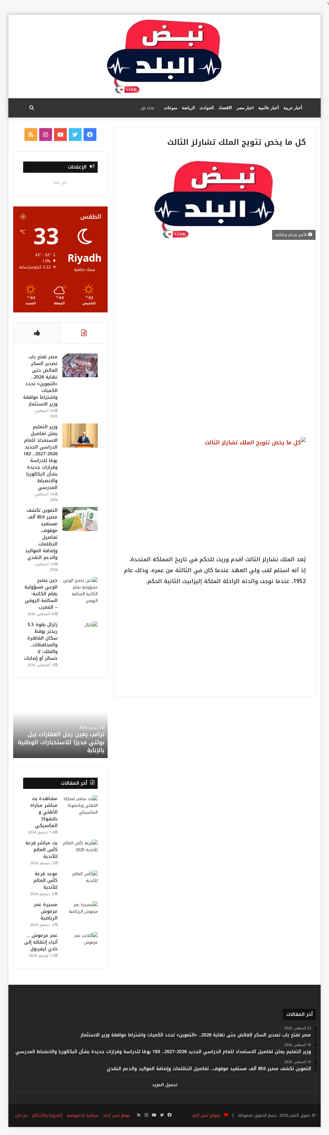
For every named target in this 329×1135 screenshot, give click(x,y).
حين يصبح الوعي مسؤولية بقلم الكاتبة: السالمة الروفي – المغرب (41, 594)
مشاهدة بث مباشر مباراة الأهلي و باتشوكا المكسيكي (44, 812)
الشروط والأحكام (47, 1115)
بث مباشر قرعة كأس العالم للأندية (41, 850)
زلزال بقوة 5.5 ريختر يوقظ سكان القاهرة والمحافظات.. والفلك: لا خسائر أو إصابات (41, 641)
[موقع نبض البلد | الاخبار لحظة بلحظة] (164, 56)
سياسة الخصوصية (82, 1115)
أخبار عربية (292, 107)
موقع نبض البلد (116, 1115)
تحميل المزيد (164, 1085)
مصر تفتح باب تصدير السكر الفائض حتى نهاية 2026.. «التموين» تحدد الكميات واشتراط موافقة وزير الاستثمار (40, 380)
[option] (60, 722)
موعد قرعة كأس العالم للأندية (45, 880)
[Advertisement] (214, 297)
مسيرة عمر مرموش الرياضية (46, 911)
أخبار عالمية (268, 107)
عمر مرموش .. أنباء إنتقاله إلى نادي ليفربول (41, 942)
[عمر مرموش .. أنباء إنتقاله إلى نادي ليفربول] (80, 944)
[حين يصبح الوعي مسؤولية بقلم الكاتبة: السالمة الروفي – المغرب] (80, 590)
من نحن (21, 1115)
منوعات (170, 107)
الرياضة (188, 107)
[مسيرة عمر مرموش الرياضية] (80, 913)
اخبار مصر (245, 107)
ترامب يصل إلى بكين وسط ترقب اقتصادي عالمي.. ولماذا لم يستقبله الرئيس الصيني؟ (61, 742)
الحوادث (207, 107)
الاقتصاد (225, 107)
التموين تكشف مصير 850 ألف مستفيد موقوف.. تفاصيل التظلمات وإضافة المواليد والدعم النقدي (41, 534)
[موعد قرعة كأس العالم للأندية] (80, 882)
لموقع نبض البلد (204, 1115)
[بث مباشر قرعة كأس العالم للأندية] (80, 852)
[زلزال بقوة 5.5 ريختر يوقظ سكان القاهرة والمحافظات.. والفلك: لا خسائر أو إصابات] (80, 633)
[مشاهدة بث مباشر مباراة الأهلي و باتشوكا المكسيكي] (80, 807)
